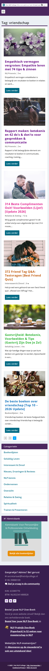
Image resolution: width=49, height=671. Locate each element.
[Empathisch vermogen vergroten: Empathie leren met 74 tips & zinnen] (24, 42)
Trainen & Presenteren (15, 509)
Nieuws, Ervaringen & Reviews (19, 471)
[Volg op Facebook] (14, 600)
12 (24, 215)
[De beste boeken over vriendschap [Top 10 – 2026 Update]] (24, 383)
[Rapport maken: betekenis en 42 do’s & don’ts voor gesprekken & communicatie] (24, 112)
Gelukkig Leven (12, 346)
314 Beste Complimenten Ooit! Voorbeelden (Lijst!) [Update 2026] (24, 208)
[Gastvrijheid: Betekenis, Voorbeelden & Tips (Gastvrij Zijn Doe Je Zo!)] (24, 317)
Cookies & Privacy (19, 668)
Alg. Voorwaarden (33, 665)
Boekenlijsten (11, 413)
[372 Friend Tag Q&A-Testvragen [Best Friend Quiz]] (24, 253)
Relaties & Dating (13, 215)
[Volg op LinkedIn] (10, 600)
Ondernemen (11, 484)
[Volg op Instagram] (6, 600)
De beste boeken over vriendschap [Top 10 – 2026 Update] (21, 405)
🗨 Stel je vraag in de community (22, 583)
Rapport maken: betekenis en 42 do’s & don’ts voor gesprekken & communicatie (25, 136)
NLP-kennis (10, 73)
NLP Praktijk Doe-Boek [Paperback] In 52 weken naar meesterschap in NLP (26, 631)
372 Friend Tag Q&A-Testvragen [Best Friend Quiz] (23, 275)
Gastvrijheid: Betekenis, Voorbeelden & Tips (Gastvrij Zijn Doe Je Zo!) (23, 339)
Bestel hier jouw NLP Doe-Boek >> (23, 621)
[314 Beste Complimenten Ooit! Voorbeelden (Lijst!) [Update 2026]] (24, 185)
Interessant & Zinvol (14, 283)
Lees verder (12, 90)
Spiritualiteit (10, 503)
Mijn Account (32, 668)
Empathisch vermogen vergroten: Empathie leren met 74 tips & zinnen (25, 65)
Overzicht (9, 490)
